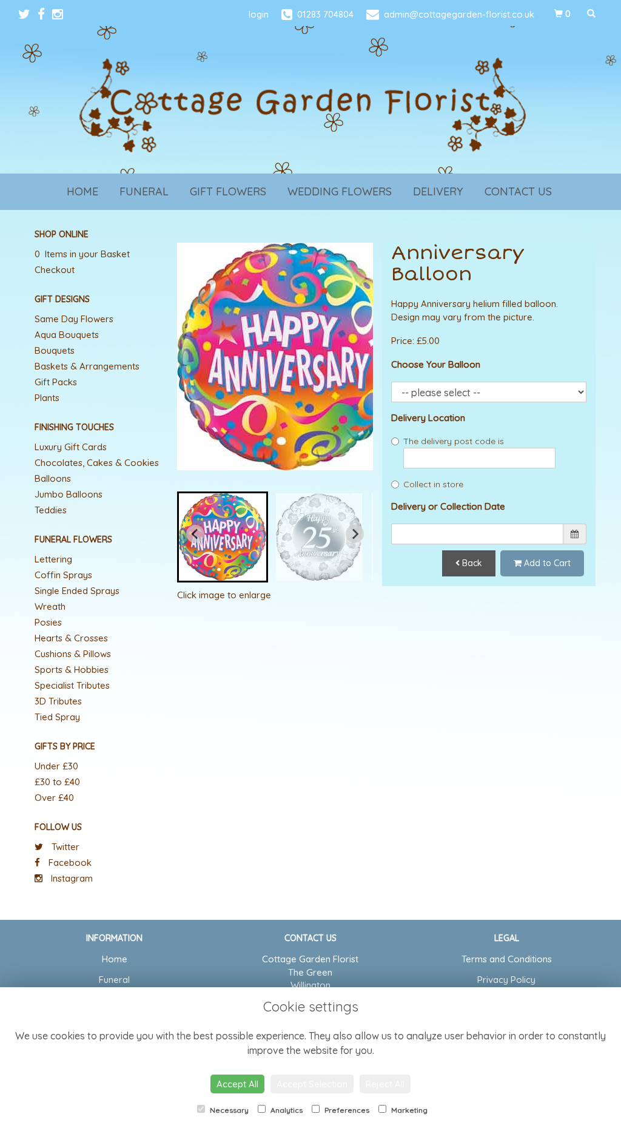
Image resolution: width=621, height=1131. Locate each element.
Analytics (286, 1110)
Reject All (385, 1084)
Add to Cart (546, 563)
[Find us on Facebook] (45, 14)
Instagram (71, 878)
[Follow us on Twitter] (28, 14)
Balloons (53, 478)
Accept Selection (312, 1084)
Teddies (51, 510)
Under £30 (56, 766)
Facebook (69, 862)
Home (82, 191)
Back (471, 563)
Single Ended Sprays (77, 590)
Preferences (346, 1110)
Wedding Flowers (339, 191)
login (259, 14)
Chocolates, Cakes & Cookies (97, 462)
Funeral (144, 191)
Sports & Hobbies (72, 669)
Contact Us (518, 191)
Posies (48, 622)
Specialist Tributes (72, 685)
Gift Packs (56, 382)
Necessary (228, 1110)
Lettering (53, 559)
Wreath (50, 606)
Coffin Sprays (63, 575)
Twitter (64, 846)
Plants (47, 397)
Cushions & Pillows (73, 654)
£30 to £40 (57, 782)
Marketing (408, 1110)
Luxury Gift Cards (71, 447)
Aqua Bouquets (67, 334)
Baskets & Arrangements (87, 366)
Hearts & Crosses (71, 638)
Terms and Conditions (507, 959)
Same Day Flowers (74, 319)
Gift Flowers (228, 191)
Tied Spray (57, 717)
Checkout (55, 269)
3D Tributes (58, 701)
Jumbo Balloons (68, 494)
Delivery (438, 191)
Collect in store (433, 484)
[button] (222, 536)
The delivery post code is (453, 441)
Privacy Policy (506, 979)
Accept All (237, 1084)
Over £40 (54, 797)
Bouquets (55, 350)
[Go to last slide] (195, 534)
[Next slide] (355, 534)
